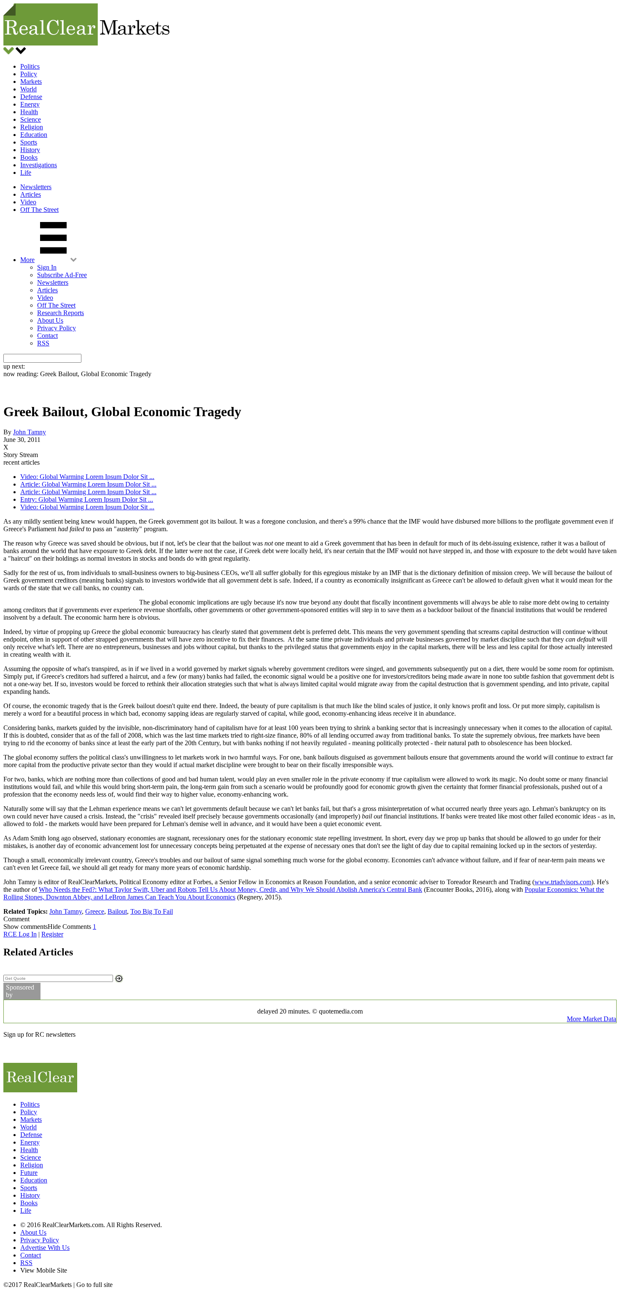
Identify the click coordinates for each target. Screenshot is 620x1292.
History (30, 149)
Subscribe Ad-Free (62, 274)
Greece (94, 911)
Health (29, 111)
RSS (43, 343)
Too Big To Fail (151, 911)
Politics (30, 66)
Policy (28, 74)
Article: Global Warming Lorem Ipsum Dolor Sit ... (88, 484)
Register (52, 934)
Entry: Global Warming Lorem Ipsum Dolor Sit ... (86, 499)
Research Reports (60, 312)
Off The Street (39, 209)
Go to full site (94, 1284)
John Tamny (29, 432)
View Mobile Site (43, 1270)
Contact (47, 335)
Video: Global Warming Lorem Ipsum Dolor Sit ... (87, 476)
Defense (31, 96)
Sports (28, 142)
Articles (30, 194)
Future (29, 1172)
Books (29, 157)
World (28, 89)
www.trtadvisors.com (562, 881)
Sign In (47, 267)
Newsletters (35, 186)
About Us (50, 320)
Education (33, 134)
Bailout (117, 911)
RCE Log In (20, 934)
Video (28, 202)
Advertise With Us (45, 1247)
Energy (30, 104)
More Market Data (591, 1018)
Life (25, 172)
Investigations (38, 165)
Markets (31, 81)
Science (30, 119)
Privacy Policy (56, 328)
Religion (31, 127)
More (27, 259)
